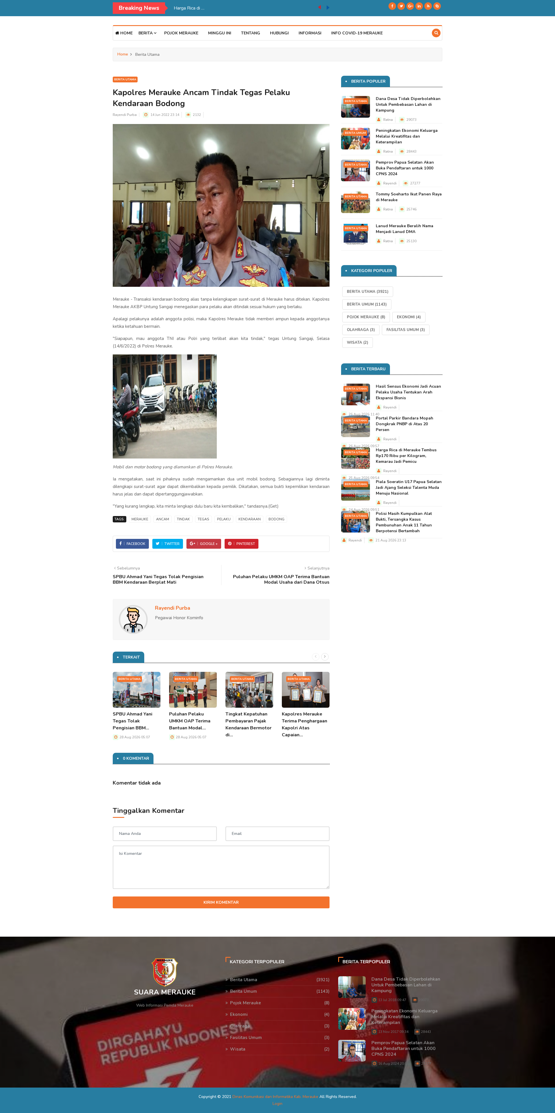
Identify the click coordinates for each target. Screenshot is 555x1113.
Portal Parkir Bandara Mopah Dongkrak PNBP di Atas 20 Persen (404, 423)
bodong (276, 519)
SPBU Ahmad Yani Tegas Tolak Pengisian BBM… (132, 721)
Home (126, 33)
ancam (162, 519)
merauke (140, 519)
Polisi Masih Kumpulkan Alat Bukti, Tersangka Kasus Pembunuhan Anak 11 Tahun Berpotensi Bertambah (404, 522)
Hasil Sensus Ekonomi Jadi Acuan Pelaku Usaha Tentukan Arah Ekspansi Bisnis (408, 392)
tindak (183, 519)
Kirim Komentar (221, 902)
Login (277, 1103)
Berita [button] (146, 33)
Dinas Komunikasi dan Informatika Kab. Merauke (275, 1096)
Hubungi (279, 33)
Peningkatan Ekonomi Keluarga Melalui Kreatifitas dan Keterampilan (407, 136)
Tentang (250, 33)
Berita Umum (355, 133)
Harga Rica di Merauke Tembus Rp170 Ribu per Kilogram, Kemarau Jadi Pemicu (406, 455)
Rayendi (390, 183)
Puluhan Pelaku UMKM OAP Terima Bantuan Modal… (189, 721)
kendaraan (249, 519)
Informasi (310, 33)
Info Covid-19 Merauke (357, 33)
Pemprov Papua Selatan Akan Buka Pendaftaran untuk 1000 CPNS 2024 (405, 168)
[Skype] (437, 6)
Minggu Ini (219, 33)
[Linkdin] (419, 6)
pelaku (224, 519)
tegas (203, 519)
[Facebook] (392, 6)
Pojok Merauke (181, 33)
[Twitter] (401, 6)
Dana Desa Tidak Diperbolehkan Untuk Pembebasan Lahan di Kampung (408, 104)
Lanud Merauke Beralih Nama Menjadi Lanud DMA (404, 228)
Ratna (388, 119)
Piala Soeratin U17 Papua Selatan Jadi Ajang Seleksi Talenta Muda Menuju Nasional (246, 8)
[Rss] (428, 6)
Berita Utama (125, 79)
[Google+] (410, 6)
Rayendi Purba (125, 114)
